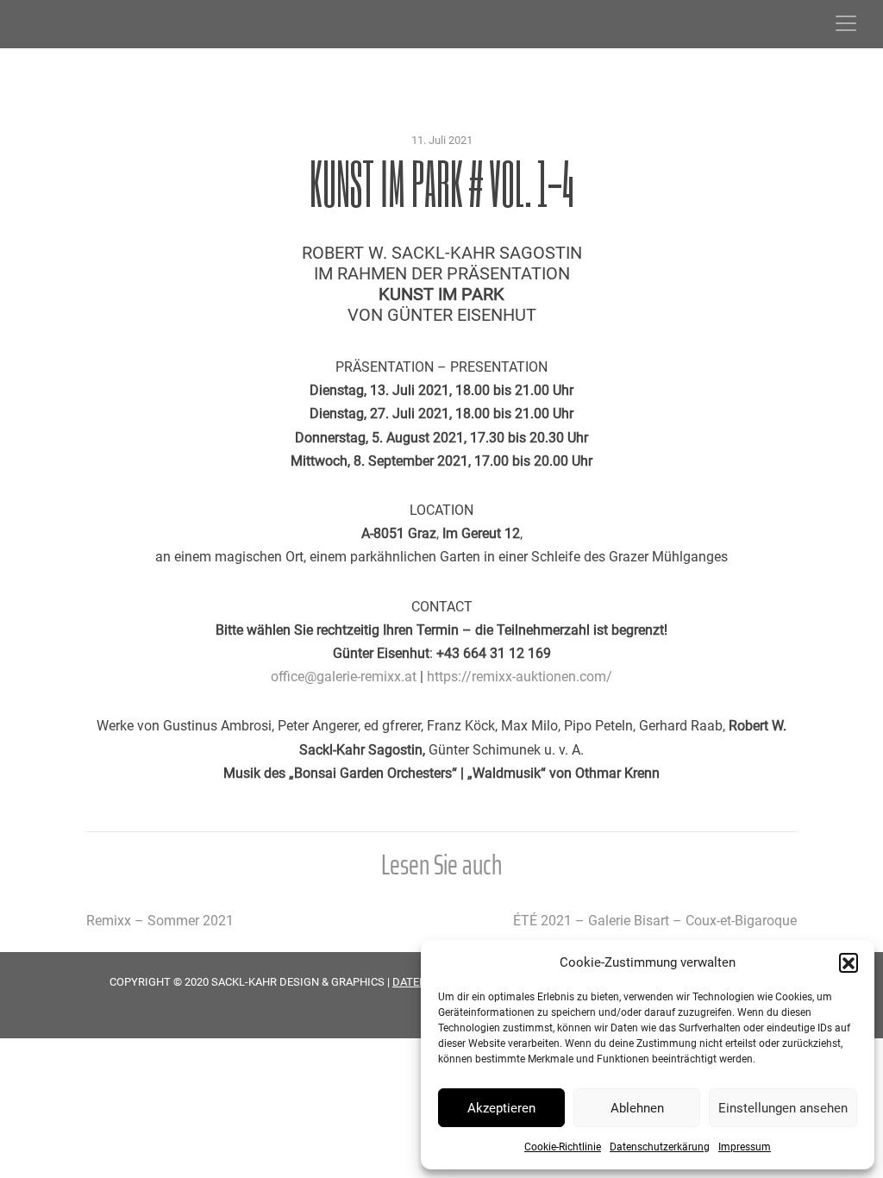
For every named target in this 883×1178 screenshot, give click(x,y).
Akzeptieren (501, 1108)
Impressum (744, 1147)
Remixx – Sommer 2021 (160, 920)
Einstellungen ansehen (783, 1108)
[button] (848, 962)
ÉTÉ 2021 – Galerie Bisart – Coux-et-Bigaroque (655, 920)
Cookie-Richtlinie (562, 1147)
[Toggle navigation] (846, 23)
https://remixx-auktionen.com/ (519, 676)
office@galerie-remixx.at (343, 676)
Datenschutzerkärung (660, 1147)
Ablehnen (637, 1108)
